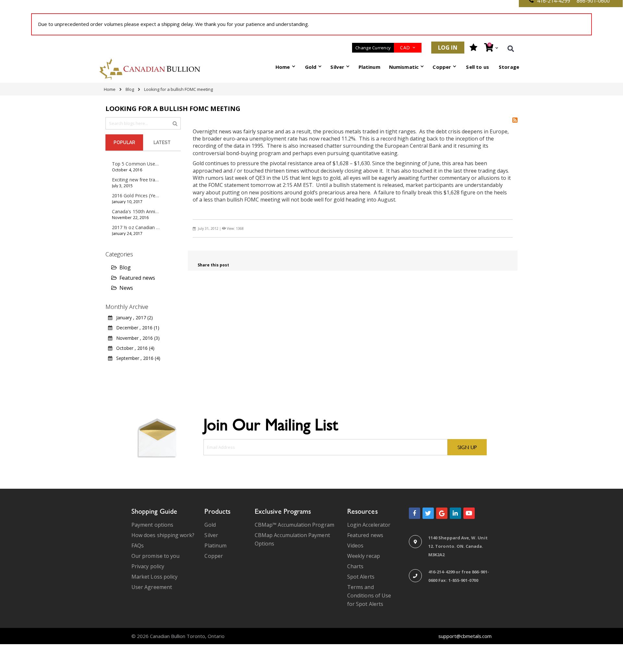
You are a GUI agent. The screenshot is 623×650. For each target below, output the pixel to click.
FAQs (137, 545)
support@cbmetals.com (465, 636)
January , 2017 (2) (132, 317)
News (126, 287)
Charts (355, 566)
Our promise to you (155, 555)
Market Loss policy (154, 576)
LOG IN (448, 47)
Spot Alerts (360, 576)
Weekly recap (363, 555)
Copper (213, 555)
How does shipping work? (163, 535)
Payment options (152, 524)
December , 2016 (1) (135, 328)
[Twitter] (428, 513)
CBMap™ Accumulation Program (294, 524)
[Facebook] (414, 513)
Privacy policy (147, 566)
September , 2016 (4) (136, 358)
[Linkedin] (455, 513)
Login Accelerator (368, 524)
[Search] (175, 123)
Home (110, 89)
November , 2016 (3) (136, 338)
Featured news (137, 277)
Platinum (215, 545)
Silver (211, 535)
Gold (209, 524)
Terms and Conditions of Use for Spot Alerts (369, 595)
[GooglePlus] (441, 513)
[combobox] (143, 123)
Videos (355, 545)
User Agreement (151, 587)
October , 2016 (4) (133, 348)
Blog (130, 89)
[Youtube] (469, 513)
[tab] (124, 142)
